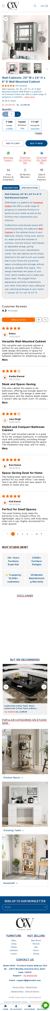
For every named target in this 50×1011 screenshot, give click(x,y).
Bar (36, 947)
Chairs (14, 954)
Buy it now (36, 143)
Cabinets (14, 950)
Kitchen (36, 944)
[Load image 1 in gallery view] (12, 68)
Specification (29, 188)
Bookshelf (9, 883)
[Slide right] (47, 69)
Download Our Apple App (42, 160)
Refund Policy (31, 987)
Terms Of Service (32, 991)
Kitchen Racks (11, 777)
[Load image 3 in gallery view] (37, 68)
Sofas (14, 944)
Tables (14, 947)
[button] (3, 6)
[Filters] (39, 319)
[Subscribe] (45, 907)
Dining (36, 954)
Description (10, 188)
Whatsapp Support (8, 158)
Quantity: (7, 109)
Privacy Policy (19, 987)
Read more (30, 97)
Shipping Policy (17, 991)
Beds (13, 940)
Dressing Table (12, 830)
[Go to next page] (42, 534)
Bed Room (36, 940)
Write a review (18, 319)
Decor (36, 950)
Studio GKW (20, 997)
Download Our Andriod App (25, 160)
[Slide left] (3, 69)
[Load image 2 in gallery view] (25, 68)
